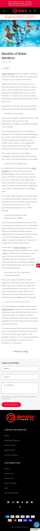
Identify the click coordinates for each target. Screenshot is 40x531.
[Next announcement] (36, 3)
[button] (4, 10)
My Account (9, 473)
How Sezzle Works (11, 493)
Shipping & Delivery (12, 440)
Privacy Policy (9, 445)
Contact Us (8, 478)
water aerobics (20, 247)
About (6, 435)
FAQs (6, 488)
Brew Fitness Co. (22, 527)
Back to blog (21, 351)
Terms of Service (11, 455)
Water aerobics (8, 74)
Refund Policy (9, 450)
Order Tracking (10, 483)
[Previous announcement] (4, 3)
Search (7, 468)
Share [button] (6, 68)
